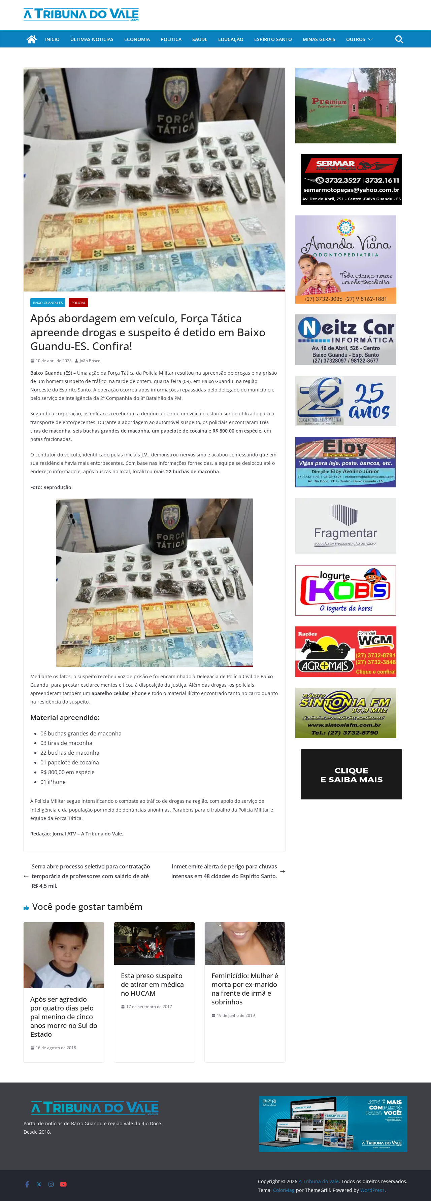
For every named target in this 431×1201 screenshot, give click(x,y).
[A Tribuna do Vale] (32, 39)
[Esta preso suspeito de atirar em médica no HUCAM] (154, 927)
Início (52, 39)
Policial (78, 302)
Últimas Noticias (91, 39)
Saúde (199, 39)
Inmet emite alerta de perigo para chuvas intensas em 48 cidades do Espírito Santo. (224, 871)
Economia (137, 39)
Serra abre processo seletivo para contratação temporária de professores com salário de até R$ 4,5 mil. (91, 876)
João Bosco (90, 361)
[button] (369, 39)
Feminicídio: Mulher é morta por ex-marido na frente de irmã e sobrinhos (244, 988)
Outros (355, 39)
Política (171, 39)
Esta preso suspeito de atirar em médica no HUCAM (152, 984)
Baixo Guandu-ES (48, 302)
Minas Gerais (319, 39)
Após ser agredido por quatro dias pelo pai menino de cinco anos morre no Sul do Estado (63, 1017)
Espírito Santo (273, 39)
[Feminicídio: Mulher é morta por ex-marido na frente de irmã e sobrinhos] (245, 927)
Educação (230, 39)
